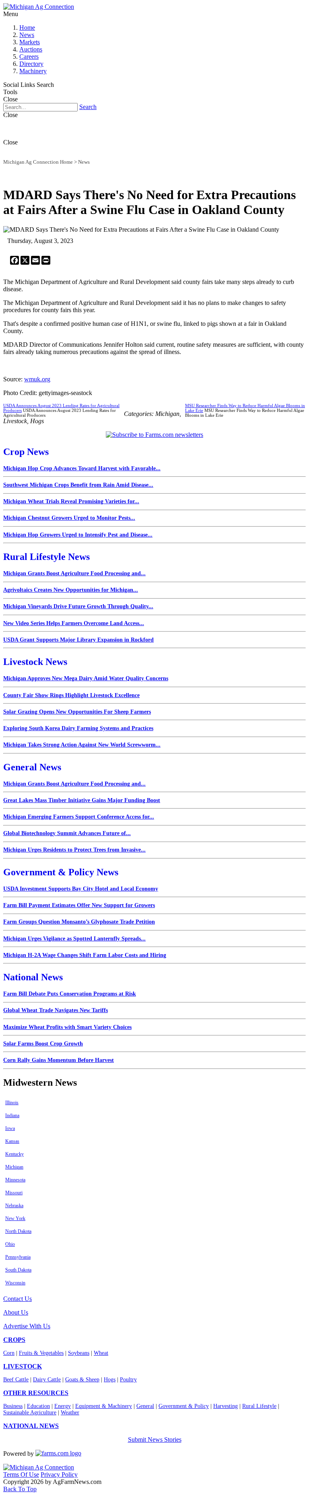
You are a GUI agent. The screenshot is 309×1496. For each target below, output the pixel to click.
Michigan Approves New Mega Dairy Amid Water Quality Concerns (85, 678)
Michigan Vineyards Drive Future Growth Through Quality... (78, 606)
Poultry (128, 1380)
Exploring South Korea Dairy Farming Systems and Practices (78, 728)
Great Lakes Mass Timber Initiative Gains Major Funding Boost (81, 800)
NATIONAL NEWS (31, 1425)
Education (38, 1406)
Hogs (109, 1380)
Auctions (30, 49)
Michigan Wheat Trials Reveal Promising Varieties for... (71, 501)
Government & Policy (184, 1406)
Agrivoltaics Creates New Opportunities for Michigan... (70, 590)
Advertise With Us (26, 1326)
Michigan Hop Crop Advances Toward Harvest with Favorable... (82, 468)
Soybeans (78, 1353)
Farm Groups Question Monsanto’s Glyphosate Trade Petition (79, 922)
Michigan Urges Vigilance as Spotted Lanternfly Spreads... (74, 939)
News (26, 34)
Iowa (10, 1128)
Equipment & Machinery (103, 1406)
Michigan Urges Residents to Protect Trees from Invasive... (74, 850)
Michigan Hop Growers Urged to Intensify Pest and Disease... (77, 535)
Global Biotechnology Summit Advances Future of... (67, 833)
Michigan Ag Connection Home (38, 162)
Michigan (14, 1167)
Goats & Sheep (82, 1380)
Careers (29, 56)
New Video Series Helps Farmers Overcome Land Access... (73, 623)
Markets (29, 42)
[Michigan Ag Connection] (38, 6)
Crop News (26, 452)
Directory (31, 63)
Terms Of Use (21, 1474)
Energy (62, 1406)
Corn (8, 1353)
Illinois (12, 1102)
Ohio (10, 1244)
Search (88, 106)
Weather (70, 1413)
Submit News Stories (154, 1439)
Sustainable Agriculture (29, 1413)
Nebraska (14, 1205)
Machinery (33, 71)
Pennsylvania (18, 1257)
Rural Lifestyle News (46, 556)
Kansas (12, 1141)
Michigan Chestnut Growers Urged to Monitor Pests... (69, 518)
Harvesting (225, 1406)
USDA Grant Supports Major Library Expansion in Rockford (78, 640)
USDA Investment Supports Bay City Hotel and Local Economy (80, 889)
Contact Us (17, 1298)
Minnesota (15, 1180)
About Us (15, 1312)
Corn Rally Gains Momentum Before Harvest (58, 1060)
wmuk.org (37, 379)
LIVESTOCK (22, 1366)
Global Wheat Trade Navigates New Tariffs (55, 1010)
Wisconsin (15, 1283)
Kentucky (14, 1154)
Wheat (101, 1353)
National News (33, 977)
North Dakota (18, 1231)
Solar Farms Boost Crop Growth (43, 1044)
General (145, 1406)
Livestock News (35, 661)
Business (13, 1406)
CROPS (14, 1339)
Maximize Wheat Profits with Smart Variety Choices (67, 1027)
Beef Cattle (16, 1380)
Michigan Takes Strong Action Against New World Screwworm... (82, 745)
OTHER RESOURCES (35, 1392)
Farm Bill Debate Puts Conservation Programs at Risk (69, 994)
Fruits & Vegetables (41, 1353)
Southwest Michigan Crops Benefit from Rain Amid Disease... (78, 485)
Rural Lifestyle (259, 1406)
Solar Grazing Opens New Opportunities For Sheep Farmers (77, 712)
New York (15, 1218)
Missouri (14, 1193)
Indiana (12, 1115)
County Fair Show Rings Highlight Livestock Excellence (71, 695)
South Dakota (18, 1270)
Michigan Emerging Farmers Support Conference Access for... (78, 817)
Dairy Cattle (47, 1380)
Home (27, 27)
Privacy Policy (59, 1474)
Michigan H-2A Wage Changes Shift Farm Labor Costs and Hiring (84, 955)
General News (32, 767)
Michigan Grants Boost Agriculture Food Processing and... (74, 573)
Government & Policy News (60, 872)
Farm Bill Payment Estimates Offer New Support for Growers (79, 905)
